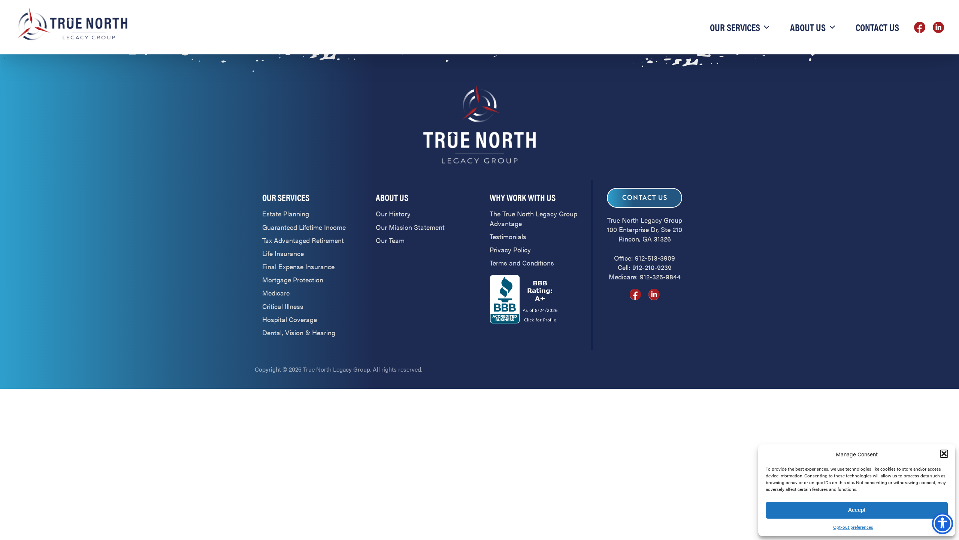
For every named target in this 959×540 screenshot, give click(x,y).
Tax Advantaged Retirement (303, 240)
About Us (808, 27)
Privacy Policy (510, 249)
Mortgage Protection (292, 279)
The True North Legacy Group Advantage (533, 218)
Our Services (735, 27)
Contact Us (877, 27)
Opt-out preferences (853, 527)
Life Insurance (283, 253)
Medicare (276, 292)
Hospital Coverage (289, 319)
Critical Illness (282, 306)
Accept (856, 510)
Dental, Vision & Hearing (298, 332)
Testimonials (508, 236)
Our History (393, 213)
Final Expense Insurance (298, 266)
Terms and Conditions (522, 262)
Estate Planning (285, 213)
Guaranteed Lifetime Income (304, 227)
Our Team (390, 240)
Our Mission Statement (410, 227)
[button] (944, 454)
